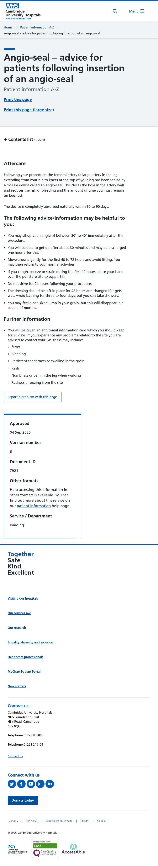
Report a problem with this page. (33, 397)
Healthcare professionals (25, 657)
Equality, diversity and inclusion (30, 642)
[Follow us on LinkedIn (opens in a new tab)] (50, 784)
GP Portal (31, 821)
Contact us (15, 756)
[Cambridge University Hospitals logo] (23, 11)
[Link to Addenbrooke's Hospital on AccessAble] (73, 848)
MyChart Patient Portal (24, 671)
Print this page (18, 99)
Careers (13, 821)
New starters (17, 686)
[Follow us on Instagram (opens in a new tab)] (40, 784)
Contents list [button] (24, 139)
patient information (34, 506)
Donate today (23, 800)
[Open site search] (115, 11)
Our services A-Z (19, 613)
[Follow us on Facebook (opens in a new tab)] (22, 784)
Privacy (84, 821)
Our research (17, 628)
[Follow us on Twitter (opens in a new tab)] (12, 784)
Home (8, 27)
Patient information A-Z (37, 27)
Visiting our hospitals (23, 598)
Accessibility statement (59, 821)
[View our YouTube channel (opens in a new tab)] (31, 784)
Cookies (101, 821)
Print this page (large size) (29, 109)
